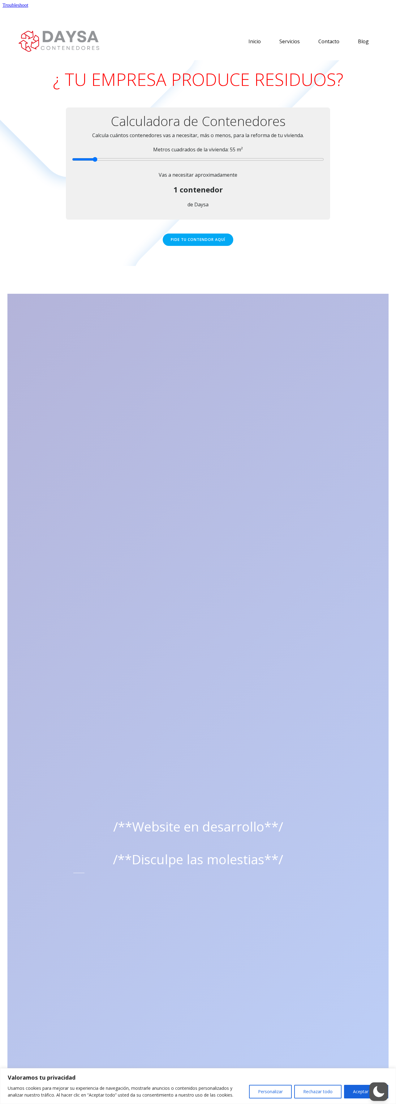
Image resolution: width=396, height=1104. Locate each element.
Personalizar (270, 1091)
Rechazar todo (318, 1091)
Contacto (328, 41)
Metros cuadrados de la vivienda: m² (198, 149)
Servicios (289, 41)
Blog (363, 41)
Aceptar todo (366, 1091)
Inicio (254, 41)
